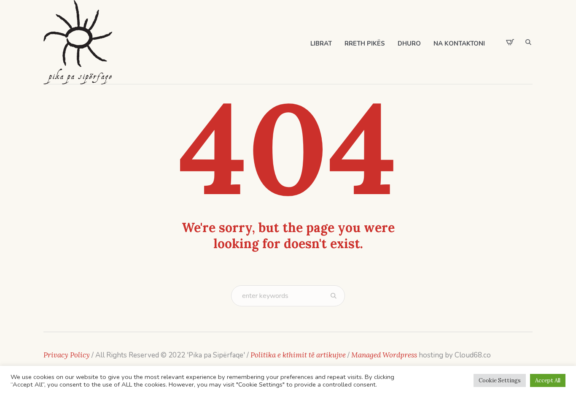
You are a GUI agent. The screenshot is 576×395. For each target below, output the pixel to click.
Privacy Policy (66, 355)
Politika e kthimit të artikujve (298, 355)
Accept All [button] (547, 380)
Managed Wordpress (385, 355)
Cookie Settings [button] (500, 380)
